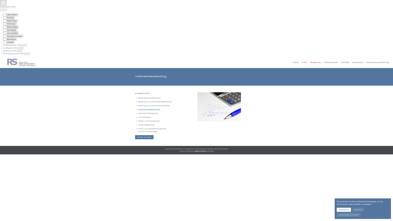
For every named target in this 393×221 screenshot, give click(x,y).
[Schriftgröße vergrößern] (22, 48)
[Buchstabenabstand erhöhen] (28, 54)
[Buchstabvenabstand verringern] (25, 54)
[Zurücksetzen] (1, 10)
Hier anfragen (145, 137)
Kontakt (345, 62)
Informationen (331, 62)
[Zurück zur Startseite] (21, 62)
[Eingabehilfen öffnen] (3, 3)
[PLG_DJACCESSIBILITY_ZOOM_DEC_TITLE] (22, 45)
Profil (304, 62)
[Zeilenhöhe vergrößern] (21, 51)
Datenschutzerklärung (377, 62)
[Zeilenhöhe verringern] (18, 51)
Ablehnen (358, 210)
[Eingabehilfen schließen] (5, 10)
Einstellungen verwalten (349, 215)
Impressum (357, 62)
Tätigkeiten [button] (315, 62)
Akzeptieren (344, 210)
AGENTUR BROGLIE (201, 151)
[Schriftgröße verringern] (19, 48)
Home (296, 62)
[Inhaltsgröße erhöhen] (25, 45)
